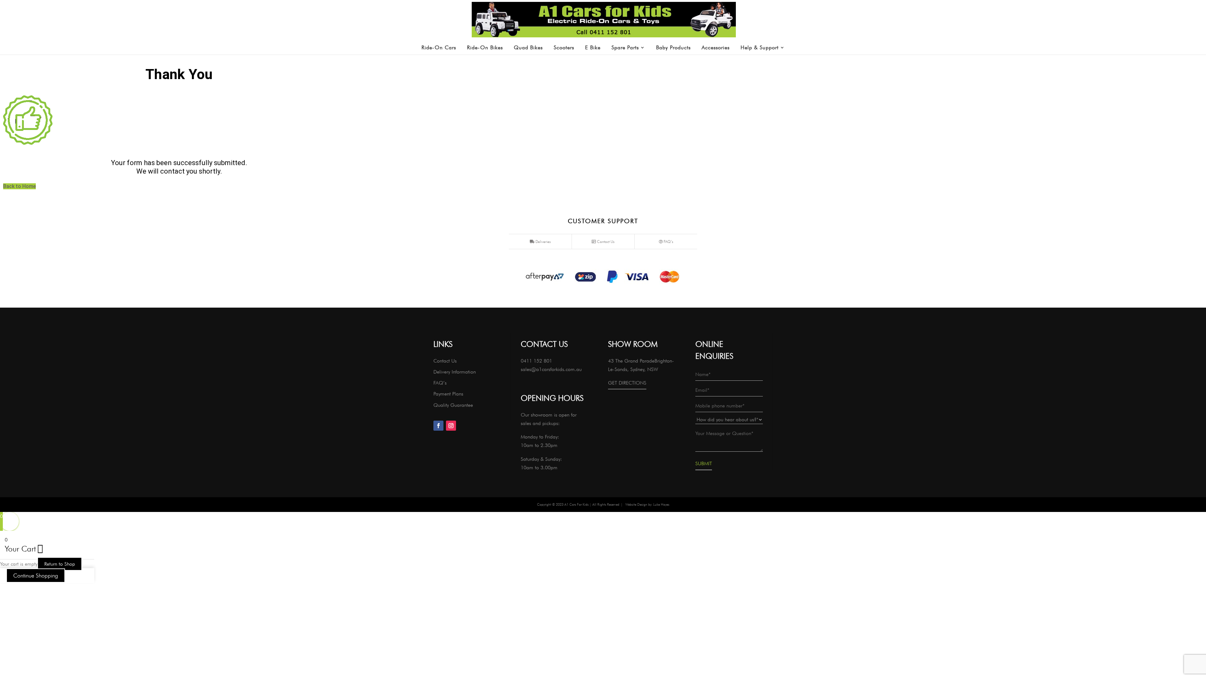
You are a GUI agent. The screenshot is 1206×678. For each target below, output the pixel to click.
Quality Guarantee (453, 405)
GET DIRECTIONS (627, 383)
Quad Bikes (528, 48)
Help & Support (760, 48)
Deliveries (543, 241)
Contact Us (605, 241)
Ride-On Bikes (485, 48)
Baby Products (673, 48)
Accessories (716, 48)
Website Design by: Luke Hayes (647, 504)
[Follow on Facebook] (438, 426)
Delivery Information (454, 372)
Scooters (564, 48)
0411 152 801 (536, 361)
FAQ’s (668, 241)
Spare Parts (625, 48)
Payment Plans (448, 394)
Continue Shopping (35, 575)
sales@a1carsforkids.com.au (551, 369)
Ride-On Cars (438, 48)
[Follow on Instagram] (451, 426)
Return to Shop (59, 564)
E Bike (592, 48)
